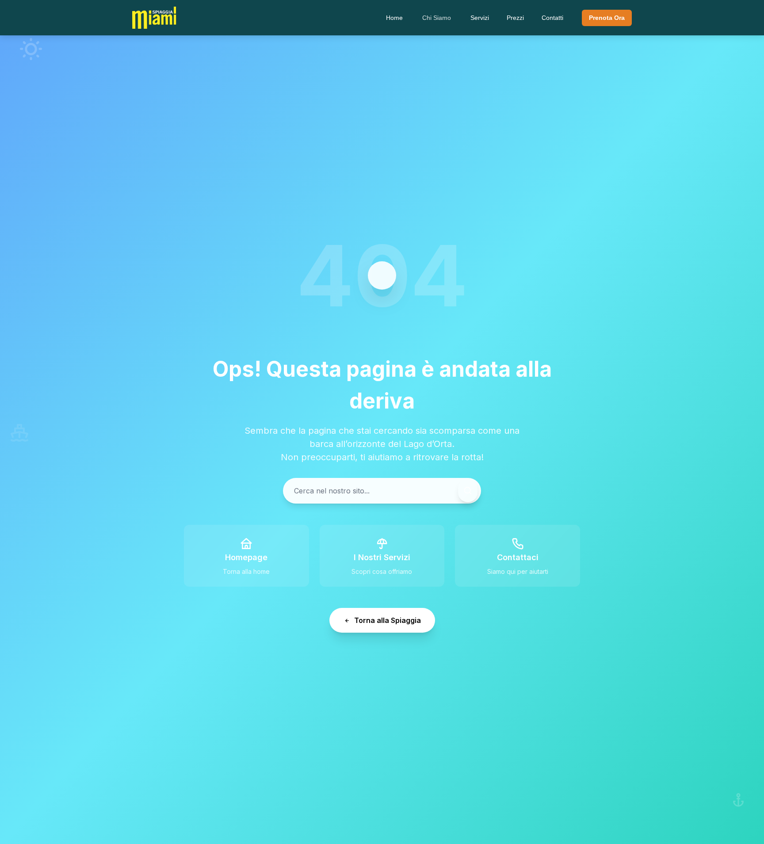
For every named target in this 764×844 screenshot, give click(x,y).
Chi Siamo (436, 17)
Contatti (552, 17)
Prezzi (515, 17)
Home (394, 17)
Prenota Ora (607, 17)
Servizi (479, 17)
